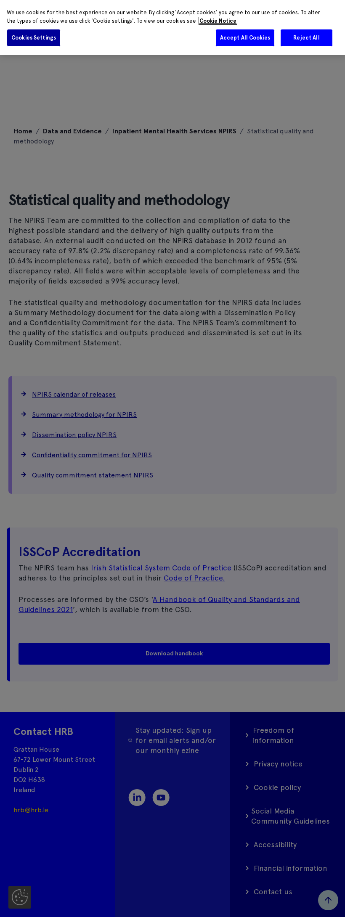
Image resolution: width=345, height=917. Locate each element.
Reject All (306, 37)
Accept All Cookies (245, 37)
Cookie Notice (217, 21)
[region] (172, 27)
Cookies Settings (33, 37)
